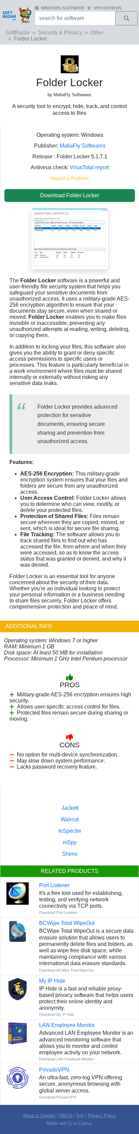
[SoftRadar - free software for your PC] (16, 15)
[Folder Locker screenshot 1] (69, 238)
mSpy (70, 842)
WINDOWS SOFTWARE (63, 8)
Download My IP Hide (56, 1014)
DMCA (65, 1115)
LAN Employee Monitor (67, 1025)
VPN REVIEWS (108, 8)
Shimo (70, 854)
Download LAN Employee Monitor (66, 1059)
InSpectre (69, 831)
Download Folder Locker (69, 195)
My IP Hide (52, 981)
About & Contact (39, 1115)
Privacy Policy (102, 1115)
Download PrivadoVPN (57, 1097)
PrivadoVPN (54, 1070)
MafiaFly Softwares (83, 146)
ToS (80, 1115)
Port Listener (54, 885)
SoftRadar (17, 32)
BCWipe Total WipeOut (66, 923)
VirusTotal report (89, 167)
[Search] (126, 18)
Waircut (70, 819)
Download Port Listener (58, 912)
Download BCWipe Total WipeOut (66, 970)
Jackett (69, 808)
